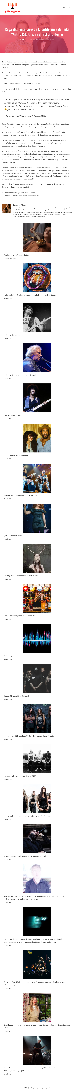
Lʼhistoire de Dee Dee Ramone (15, 335)
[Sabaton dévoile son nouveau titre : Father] (37, 491)
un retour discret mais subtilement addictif (22, 196)
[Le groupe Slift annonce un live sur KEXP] (37, 772)
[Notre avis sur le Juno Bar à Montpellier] (37, 611)
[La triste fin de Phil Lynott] (37, 411)
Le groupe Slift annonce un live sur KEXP (20, 776)
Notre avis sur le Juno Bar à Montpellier (19, 616)
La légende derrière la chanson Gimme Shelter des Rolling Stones (30, 295)
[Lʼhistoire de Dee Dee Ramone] (37, 331)
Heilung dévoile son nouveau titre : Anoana (21, 576)
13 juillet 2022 (40, 116)
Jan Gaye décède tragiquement (16, 455)
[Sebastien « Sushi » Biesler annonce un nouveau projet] (37, 852)
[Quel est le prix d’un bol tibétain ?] (37, 250)
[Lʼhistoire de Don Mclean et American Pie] (37, 371)
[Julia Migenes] (12, 7)
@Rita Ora (18, 99)
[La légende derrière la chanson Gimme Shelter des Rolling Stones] (37, 291)
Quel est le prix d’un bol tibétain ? (17, 255)
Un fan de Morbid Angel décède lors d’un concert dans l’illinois (29, 736)
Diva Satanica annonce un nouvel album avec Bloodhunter (27, 816)
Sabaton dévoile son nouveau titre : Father (20, 496)
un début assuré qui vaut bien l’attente (20, 193)
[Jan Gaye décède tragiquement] (37, 451)
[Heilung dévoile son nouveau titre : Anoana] (37, 571)
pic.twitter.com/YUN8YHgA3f (20, 109)
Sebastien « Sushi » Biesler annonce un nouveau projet (25, 856)
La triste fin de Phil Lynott (14, 415)
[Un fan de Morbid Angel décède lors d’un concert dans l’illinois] (37, 731)
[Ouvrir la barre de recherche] (64, 7)
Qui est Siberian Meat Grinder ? (16, 696)
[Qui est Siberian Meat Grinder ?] (37, 691)
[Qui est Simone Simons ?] (37, 531)
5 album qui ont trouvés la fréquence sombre (22, 656)
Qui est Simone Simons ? (13, 536)
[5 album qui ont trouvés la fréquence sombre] (37, 651)
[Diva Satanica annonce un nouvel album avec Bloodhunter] (37, 812)
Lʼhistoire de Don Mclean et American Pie (20, 375)
